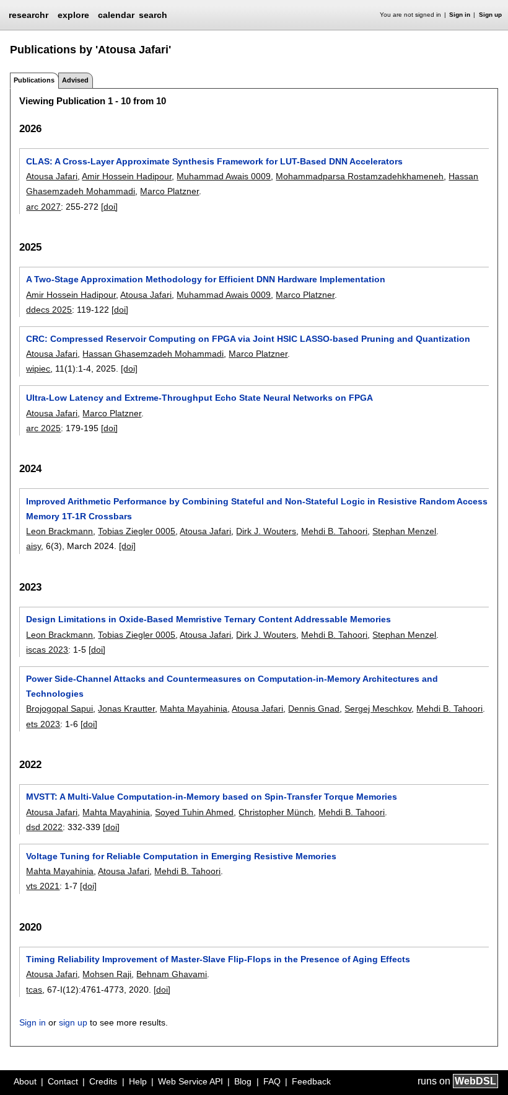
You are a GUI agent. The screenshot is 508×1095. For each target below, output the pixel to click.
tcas (34, 989)
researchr (28, 14)
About (25, 1081)
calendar (116, 15)
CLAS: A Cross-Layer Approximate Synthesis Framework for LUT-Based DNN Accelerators (214, 161)
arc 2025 (43, 428)
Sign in (459, 14)
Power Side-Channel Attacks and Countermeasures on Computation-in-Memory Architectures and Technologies (232, 686)
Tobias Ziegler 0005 (136, 531)
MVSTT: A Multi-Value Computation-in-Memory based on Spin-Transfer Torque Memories (211, 797)
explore (73, 15)
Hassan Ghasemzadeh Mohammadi (153, 354)
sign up (73, 1022)
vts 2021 (42, 886)
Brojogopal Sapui (59, 708)
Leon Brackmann (59, 531)
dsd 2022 (44, 827)
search (153, 15)
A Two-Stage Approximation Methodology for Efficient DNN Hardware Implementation (205, 279)
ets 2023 (43, 724)
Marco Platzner (169, 191)
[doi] (109, 207)
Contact (63, 1081)
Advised (75, 80)
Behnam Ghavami (171, 974)
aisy (33, 546)
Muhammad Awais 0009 (224, 176)
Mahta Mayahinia (193, 708)
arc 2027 (43, 207)
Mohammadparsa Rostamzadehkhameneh (360, 176)
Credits (103, 1081)
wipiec (38, 368)
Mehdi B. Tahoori (334, 531)
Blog (243, 1081)
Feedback (311, 1081)
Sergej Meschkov (377, 708)
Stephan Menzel (404, 531)
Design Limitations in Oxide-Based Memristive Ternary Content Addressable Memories (208, 619)
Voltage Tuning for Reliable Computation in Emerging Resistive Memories (181, 856)
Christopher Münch (276, 812)
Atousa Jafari (51, 176)
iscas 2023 (47, 650)
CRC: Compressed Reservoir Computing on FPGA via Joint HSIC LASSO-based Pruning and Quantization (248, 339)
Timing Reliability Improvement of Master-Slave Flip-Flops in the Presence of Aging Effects (218, 959)
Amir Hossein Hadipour (127, 176)
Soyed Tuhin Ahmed (194, 812)
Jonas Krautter (126, 708)
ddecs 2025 (49, 310)
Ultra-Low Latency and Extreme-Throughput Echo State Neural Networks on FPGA (199, 398)
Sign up (490, 14)
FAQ (272, 1081)
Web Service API (190, 1081)
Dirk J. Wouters (266, 531)
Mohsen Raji (106, 974)
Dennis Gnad (313, 708)
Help (138, 1081)
